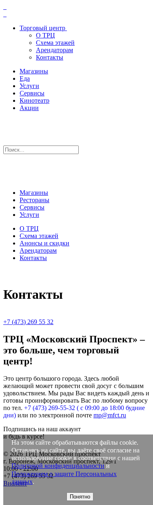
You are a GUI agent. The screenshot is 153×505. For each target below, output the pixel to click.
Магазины (34, 71)
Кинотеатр (34, 100)
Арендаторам (54, 49)
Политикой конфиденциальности (57, 465)
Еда (25, 78)
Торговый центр (42, 27)
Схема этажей (55, 42)
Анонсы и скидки (44, 243)
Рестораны (34, 199)
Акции (29, 107)
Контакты (49, 57)
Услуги (29, 85)
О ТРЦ (45, 35)
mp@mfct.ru (109, 415)
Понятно (80, 497)
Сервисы (32, 93)
